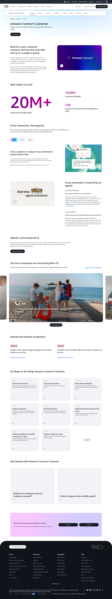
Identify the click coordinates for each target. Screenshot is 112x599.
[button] (21, 6)
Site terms (17, 593)
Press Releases (13, 578)
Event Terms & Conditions (88, 581)
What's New (12, 572)
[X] (85, 590)
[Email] (102, 590)
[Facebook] (87, 590)
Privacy (10, 593)
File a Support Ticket (86, 560)
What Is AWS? (13, 557)
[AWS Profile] (106, 2)
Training (35, 560)
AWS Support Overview (87, 569)
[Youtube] (97, 590)
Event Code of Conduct (87, 578)
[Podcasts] (99, 590)
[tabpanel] (56, 159)
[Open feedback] (110, 299)
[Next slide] (60, 325)
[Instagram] (92, 590)
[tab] (14, 139)
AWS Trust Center (38, 563)
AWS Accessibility (86, 572)
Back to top (55, 583)
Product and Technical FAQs (40, 572)
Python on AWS (61, 566)
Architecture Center (38, 569)
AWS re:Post (84, 563)
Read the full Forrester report (65, 357)
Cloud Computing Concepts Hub (17, 566)
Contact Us (84, 557)
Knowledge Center (86, 566)
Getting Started (37, 557)
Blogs (10, 575)
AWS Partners (37, 578)
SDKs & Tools (60, 560)
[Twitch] (95, 590)
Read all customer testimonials (93, 267)
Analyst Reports (37, 575)
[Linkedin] (90, 590)
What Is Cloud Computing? (16, 560)
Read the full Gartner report (17, 357)
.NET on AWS (60, 563)
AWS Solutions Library (39, 566)
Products (12, 18)
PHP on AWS (60, 572)
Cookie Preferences (42, 593)
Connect (18, 18)
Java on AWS (60, 569)
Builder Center (61, 557)
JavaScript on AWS (62, 575)
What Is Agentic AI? (14, 563)
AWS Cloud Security (14, 569)
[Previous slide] (51, 325)
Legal (82, 575)
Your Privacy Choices (27, 593)
